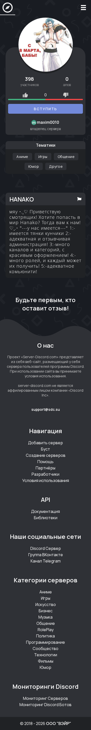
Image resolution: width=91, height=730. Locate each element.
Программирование (45, 642)
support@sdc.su (45, 409)
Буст (45, 449)
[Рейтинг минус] (66, 95)
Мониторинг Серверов (45, 698)
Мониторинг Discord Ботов (45, 704)
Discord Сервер (45, 548)
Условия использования (45, 480)
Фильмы (45, 661)
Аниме (22, 156)
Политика (45, 636)
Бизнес (46, 611)
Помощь (45, 461)
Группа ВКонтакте (45, 554)
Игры (43, 156)
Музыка (45, 617)
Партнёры (45, 468)
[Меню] (83, 8)
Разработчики (45, 474)
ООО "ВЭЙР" (58, 723)
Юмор (33, 166)
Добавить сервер (45, 442)
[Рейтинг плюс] (25, 95)
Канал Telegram (46, 561)
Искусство (45, 604)
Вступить (45, 108)
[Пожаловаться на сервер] (79, 199)
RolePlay (46, 629)
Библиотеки (45, 517)
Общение (66, 156)
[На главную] (7, 7)
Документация (45, 511)
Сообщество (45, 648)
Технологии (45, 655)
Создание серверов (45, 455)
